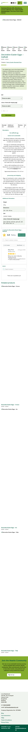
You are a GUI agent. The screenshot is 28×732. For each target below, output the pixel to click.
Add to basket (8, 115)
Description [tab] (4, 125)
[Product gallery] (14, 31)
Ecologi (16, 168)
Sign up (19, 3)
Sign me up (11, 674)
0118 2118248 (6, 705)
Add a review (21, 235)
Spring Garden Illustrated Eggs (14, 62)
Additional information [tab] (11, 125)
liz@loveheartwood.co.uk (11, 707)
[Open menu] (25, 2)
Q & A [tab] (25, 125)
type (2, 94)
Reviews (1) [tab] (20, 125)
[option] (9, 49)
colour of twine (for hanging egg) (9, 102)
